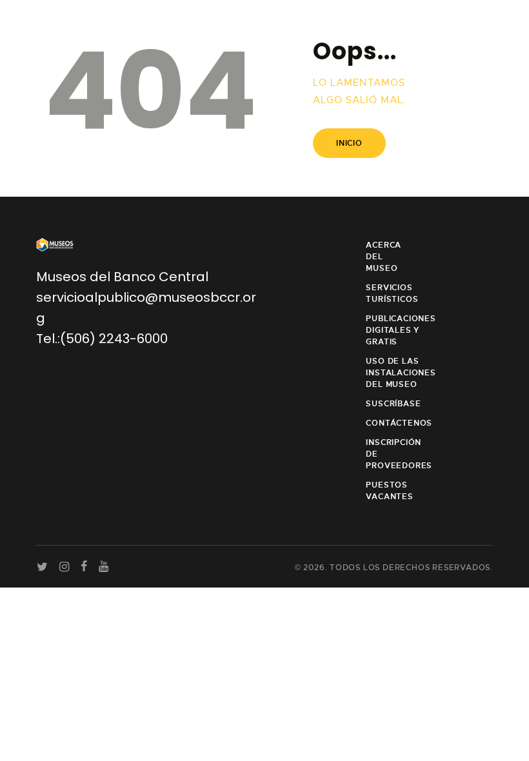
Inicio (349, 143)
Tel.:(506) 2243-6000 (102, 339)
